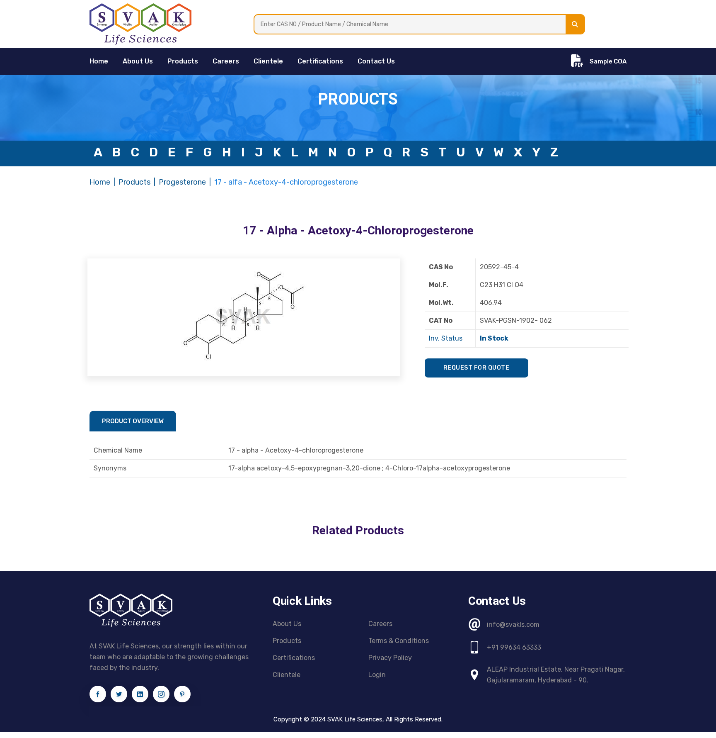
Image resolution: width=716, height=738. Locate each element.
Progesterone (182, 182)
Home (100, 182)
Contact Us (376, 61)
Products (182, 61)
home (99, 61)
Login (377, 675)
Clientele (268, 61)
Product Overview (133, 421)
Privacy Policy (390, 658)
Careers (226, 61)
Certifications (320, 61)
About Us (138, 61)
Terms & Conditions (398, 641)
